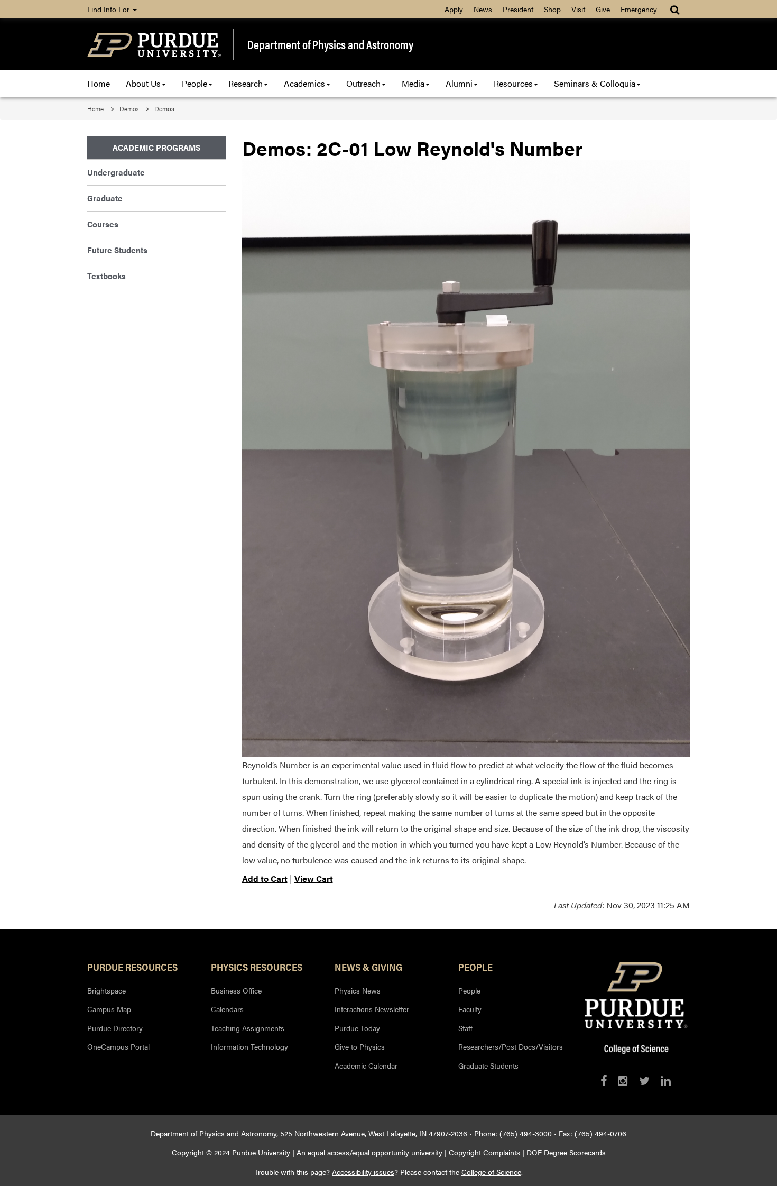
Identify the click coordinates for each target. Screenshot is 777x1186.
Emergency (639, 9)
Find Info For (109, 9)
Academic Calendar (366, 1065)
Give (603, 9)
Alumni (459, 83)
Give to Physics (360, 1046)
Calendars (227, 1009)
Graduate (105, 198)
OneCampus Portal (118, 1046)
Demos (128, 108)
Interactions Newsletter (372, 1009)
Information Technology (249, 1046)
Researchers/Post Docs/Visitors (510, 1046)
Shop (552, 9)
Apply (454, 9)
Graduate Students (488, 1065)
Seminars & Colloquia (594, 83)
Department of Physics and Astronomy (330, 44)
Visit (578, 9)
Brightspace (106, 990)
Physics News (358, 990)
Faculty (470, 1009)
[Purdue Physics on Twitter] (644, 1080)
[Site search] (675, 9)
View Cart (313, 878)
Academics (304, 83)
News (483, 9)
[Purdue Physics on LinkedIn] (666, 1080)
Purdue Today (357, 1028)
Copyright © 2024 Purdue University (231, 1152)
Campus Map (109, 1009)
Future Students (117, 250)
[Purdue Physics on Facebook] (603, 1080)
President (518, 9)
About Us (143, 83)
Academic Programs (156, 147)
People (194, 83)
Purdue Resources (132, 966)
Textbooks (106, 276)
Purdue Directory (115, 1028)
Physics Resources (256, 966)
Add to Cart (265, 878)
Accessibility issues (363, 1171)
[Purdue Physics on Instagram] (623, 1080)
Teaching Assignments (247, 1028)
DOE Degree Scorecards (566, 1152)
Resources (513, 83)
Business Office (236, 990)
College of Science (491, 1171)
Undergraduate (116, 172)
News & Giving (368, 966)
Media (413, 83)
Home (98, 83)
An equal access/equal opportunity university (369, 1152)
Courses (102, 224)
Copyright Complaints (484, 1152)
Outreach (363, 83)
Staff (465, 1028)
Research (245, 83)
